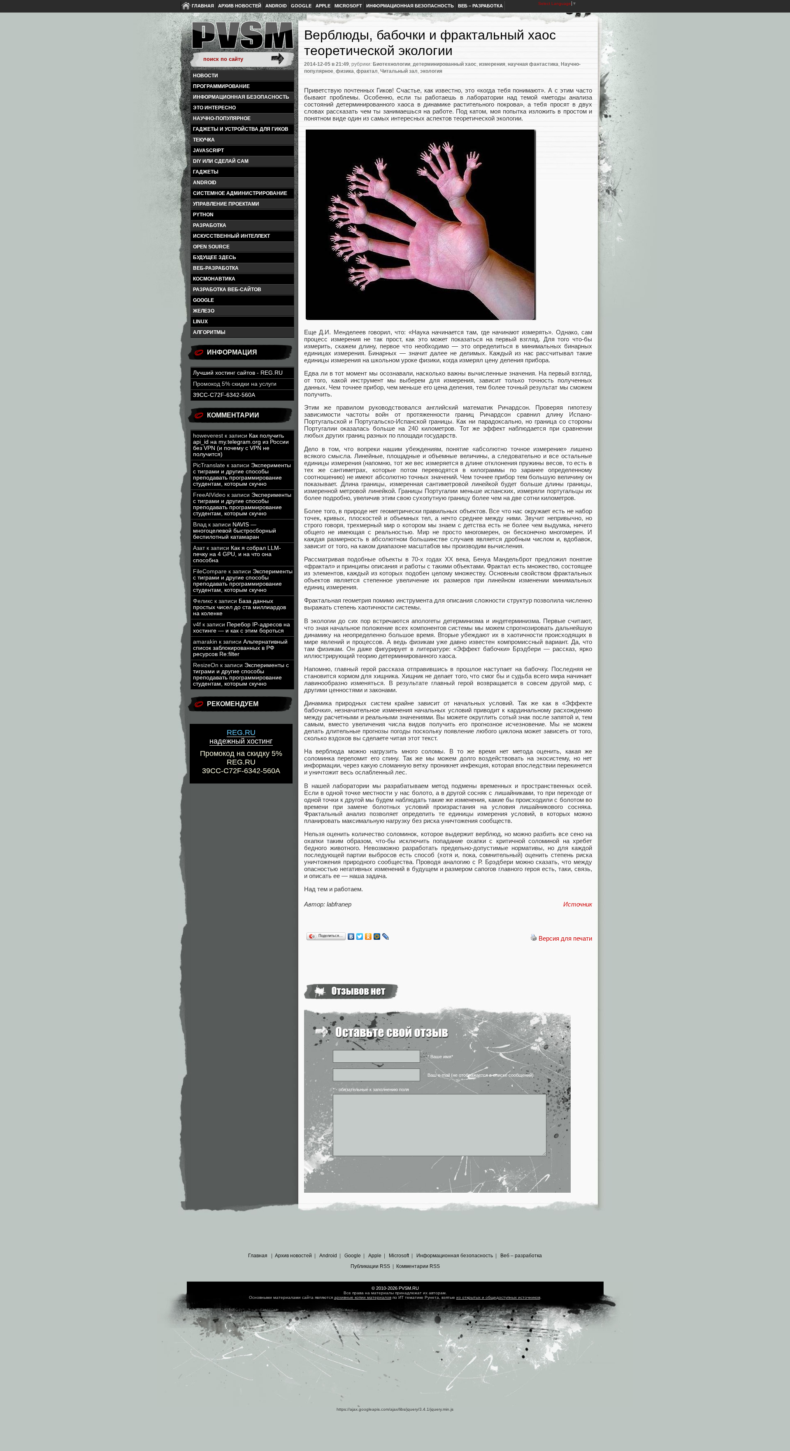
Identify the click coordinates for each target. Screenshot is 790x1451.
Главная (203, 5)
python (203, 215)
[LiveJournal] (385, 936)
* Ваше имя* (440, 1056)
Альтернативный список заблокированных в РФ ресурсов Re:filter (240, 648)
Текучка (204, 140)
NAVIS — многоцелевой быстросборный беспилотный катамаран (234, 531)
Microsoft (348, 5)
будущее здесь (214, 257)
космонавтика (214, 279)
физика (345, 71)
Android (276, 5)
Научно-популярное (222, 118)
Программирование (221, 86)
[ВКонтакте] (351, 936)
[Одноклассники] (368, 936)
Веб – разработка (480, 5)
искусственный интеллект (231, 236)
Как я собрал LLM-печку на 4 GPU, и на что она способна (237, 554)
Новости (205, 76)
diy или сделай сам (221, 161)
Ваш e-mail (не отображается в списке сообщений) (481, 1075)
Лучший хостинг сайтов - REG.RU (238, 373)
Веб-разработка (216, 268)
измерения (492, 64)
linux (200, 322)
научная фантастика (533, 64)
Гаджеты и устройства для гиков (240, 129)
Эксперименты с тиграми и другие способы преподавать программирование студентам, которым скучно (242, 474)
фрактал (367, 71)
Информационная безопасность (410, 5)
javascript (208, 150)
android (204, 182)
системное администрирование (240, 193)
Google (301, 5)
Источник (577, 904)
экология (431, 71)
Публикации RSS (370, 1266)
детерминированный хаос (444, 64)
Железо (203, 311)
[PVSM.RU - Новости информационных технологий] (242, 39)
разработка (209, 225)
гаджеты (205, 172)
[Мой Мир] (377, 936)
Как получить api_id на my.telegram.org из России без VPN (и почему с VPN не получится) (241, 445)
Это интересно (214, 108)
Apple (323, 5)
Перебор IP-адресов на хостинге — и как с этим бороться (241, 627)
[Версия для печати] (533, 938)
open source (211, 247)
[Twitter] (360, 936)
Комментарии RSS (418, 1266)
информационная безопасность (241, 97)
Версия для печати (565, 938)
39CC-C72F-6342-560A (224, 395)
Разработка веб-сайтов (227, 289)
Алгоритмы (209, 332)
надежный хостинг (241, 736)
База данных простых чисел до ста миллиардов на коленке (239, 607)
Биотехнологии (391, 64)
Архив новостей (239, 5)
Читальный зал (399, 71)
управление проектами (226, 204)
